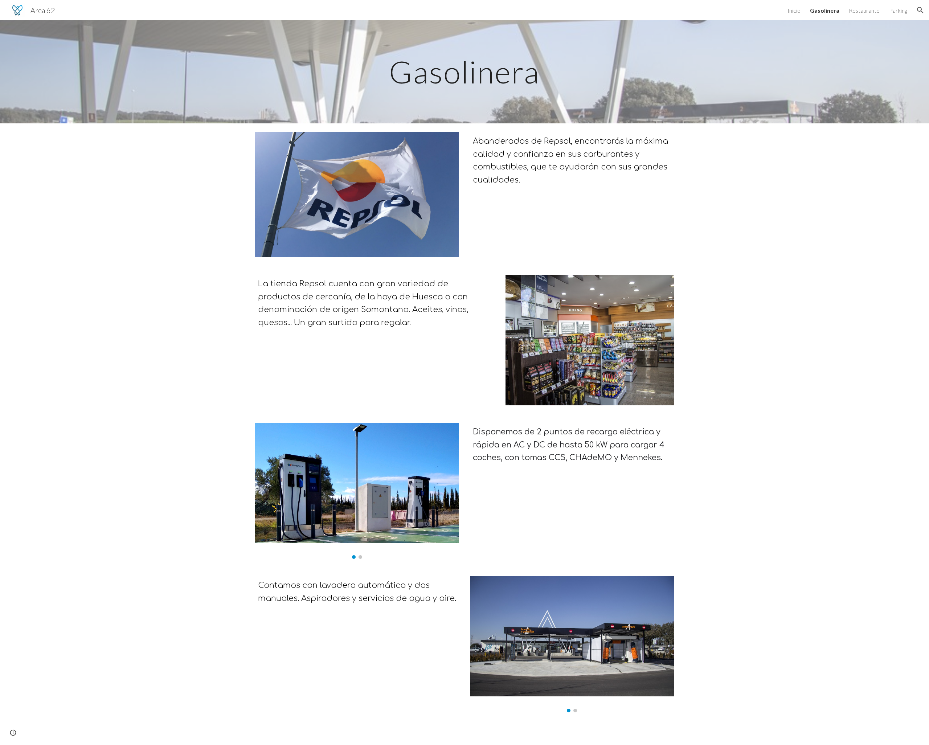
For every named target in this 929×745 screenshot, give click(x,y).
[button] (920, 10)
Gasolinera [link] (824, 10)
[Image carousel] (357, 491)
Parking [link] (898, 10)
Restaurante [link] (864, 10)
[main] (464, 71)
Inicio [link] (794, 10)
